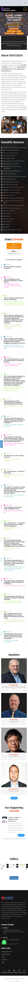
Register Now (20, 33)
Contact (17, 981)
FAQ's (3, 962)
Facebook (4, 972)
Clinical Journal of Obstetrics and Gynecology (14, 819)
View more (14, 798)
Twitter (9, 972)
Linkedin (19, 972)
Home (11, 981)
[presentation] (2, 869)
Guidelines (4, 959)
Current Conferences (10, 33)
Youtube (14, 972)
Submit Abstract (12, 31)
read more (21, 835)
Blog (24, 972)
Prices (3, 957)
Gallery (19, 31)
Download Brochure (14, 28)
